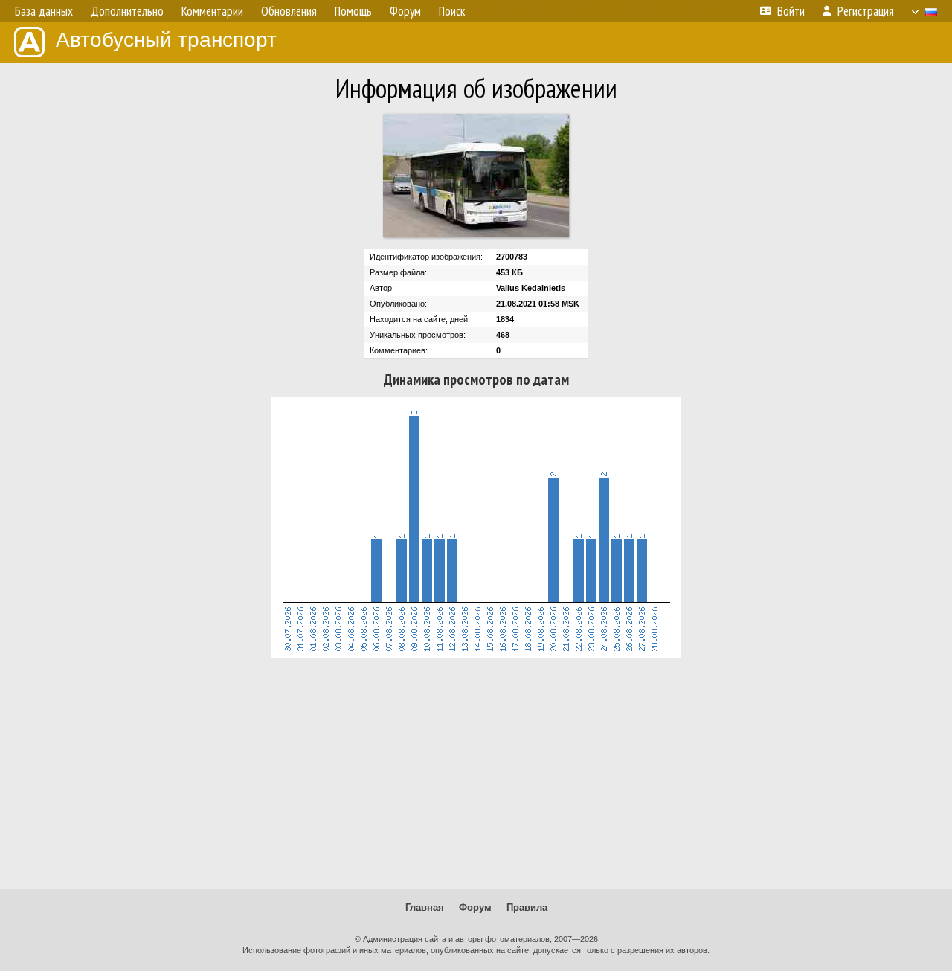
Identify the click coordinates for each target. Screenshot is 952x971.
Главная (424, 907)
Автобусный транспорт (166, 39)
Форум (475, 907)
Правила (526, 907)
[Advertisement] (476, 774)
